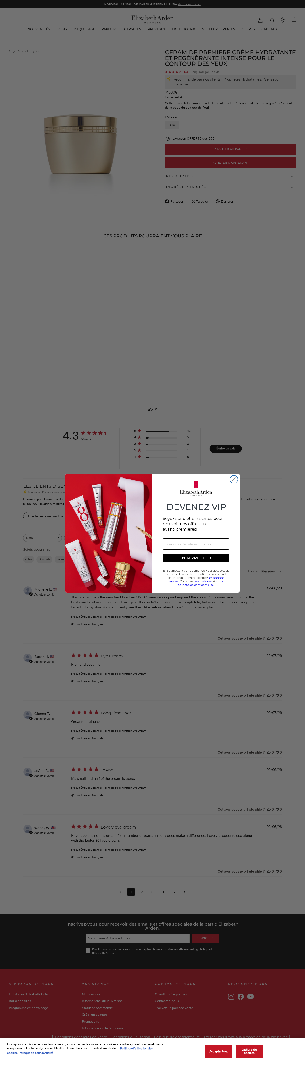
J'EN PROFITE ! (196, 558)
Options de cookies (249, 1051)
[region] (152, 1052)
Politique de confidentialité (36, 1053)
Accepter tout (218, 1051)
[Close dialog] (234, 479)
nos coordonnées (203, 581)
